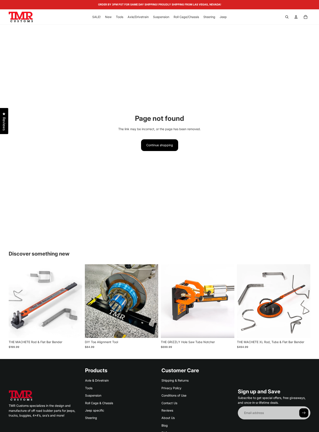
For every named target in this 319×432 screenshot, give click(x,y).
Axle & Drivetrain (97, 380)
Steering (91, 418)
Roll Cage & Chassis (99, 403)
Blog (164, 425)
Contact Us (169, 403)
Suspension (93, 395)
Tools (88, 388)
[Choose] (151, 331)
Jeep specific (94, 410)
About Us (168, 418)
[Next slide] (75, 301)
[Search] (287, 17)
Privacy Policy (171, 388)
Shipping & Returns (175, 380)
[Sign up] (303, 412)
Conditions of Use (173, 395)
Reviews (167, 410)
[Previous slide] (15, 301)
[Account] (296, 17)
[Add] (75, 331)
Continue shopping (159, 145)
